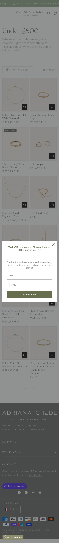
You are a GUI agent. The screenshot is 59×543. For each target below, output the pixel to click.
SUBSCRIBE (29, 294)
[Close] (53, 244)
